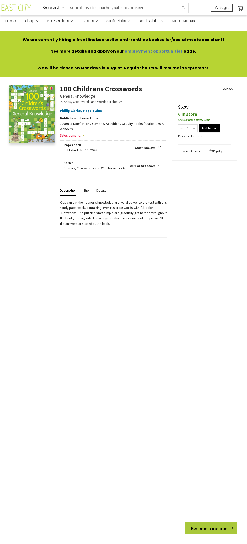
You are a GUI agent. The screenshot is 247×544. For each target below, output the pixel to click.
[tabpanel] (113, 219)
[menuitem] (10, 21)
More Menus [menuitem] (183, 21)
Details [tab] (101, 190)
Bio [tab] (86, 190)
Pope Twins (92, 110)
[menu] (123, 21)
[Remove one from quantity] (181, 128)
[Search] (183, 8)
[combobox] (54, 7)
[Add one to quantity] (194, 128)
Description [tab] (68, 190)
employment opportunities (154, 51)
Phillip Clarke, (71, 110)
